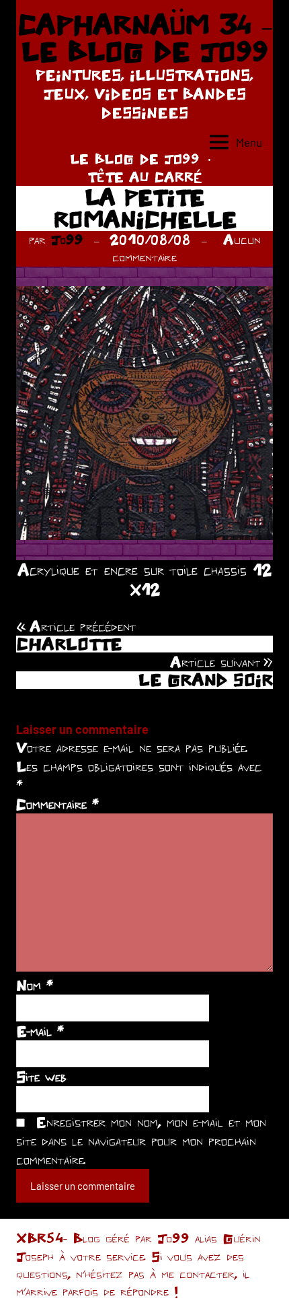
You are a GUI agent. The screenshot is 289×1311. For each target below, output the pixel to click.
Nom (34, 985)
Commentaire (57, 804)
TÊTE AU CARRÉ (144, 177)
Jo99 (67, 239)
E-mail (40, 1030)
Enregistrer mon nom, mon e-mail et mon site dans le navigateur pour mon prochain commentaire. (141, 1140)
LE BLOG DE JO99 (135, 158)
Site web (41, 1076)
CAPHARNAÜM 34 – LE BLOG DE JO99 (144, 38)
